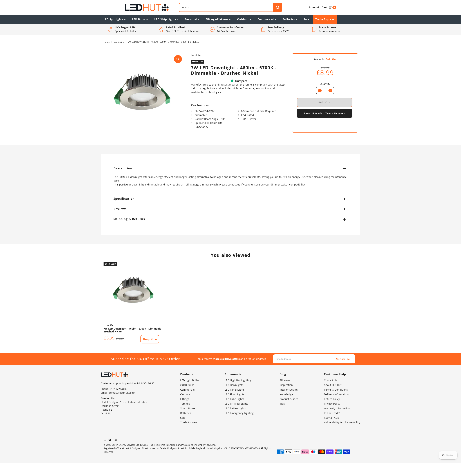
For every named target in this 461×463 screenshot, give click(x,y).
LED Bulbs (139, 19)
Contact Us (330, 380)
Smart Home (187, 408)
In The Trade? (332, 413)
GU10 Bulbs (187, 385)
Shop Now (150, 339)
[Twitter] (109, 440)
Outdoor (243, 19)
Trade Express (324, 19)
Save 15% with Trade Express (324, 113)
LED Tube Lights (234, 399)
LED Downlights (234, 385)
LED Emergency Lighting (239, 413)
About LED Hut (332, 385)
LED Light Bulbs (189, 380)
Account (314, 7)
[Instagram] (115, 440)
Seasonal (191, 19)
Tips (282, 403)
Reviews (120, 209)
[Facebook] (105, 440)
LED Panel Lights (235, 389)
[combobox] (230, 7)
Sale (306, 19)
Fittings (184, 399)
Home (107, 41)
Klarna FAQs (331, 417)
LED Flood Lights (234, 394)
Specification (124, 199)
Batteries (289, 19)
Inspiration (286, 385)
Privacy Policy (332, 403)
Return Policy (332, 399)
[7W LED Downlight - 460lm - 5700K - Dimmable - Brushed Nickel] (133, 292)
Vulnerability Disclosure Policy (342, 422)
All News (285, 380)
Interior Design (289, 389)
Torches (185, 403)
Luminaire (119, 41)
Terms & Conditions (336, 389)
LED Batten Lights (235, 408)
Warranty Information (337, 408)
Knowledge (286, 394)
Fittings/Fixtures (217, 19)
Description (122, 168)
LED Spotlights (113, 19)
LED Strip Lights (165, 19)
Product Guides (289, 399)
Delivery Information (336, 394)
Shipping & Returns (129, 219)
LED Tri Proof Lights (236, 403)
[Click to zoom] (178, 59)
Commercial (266, 19)
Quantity (325, 84)
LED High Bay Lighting (238, 380)
